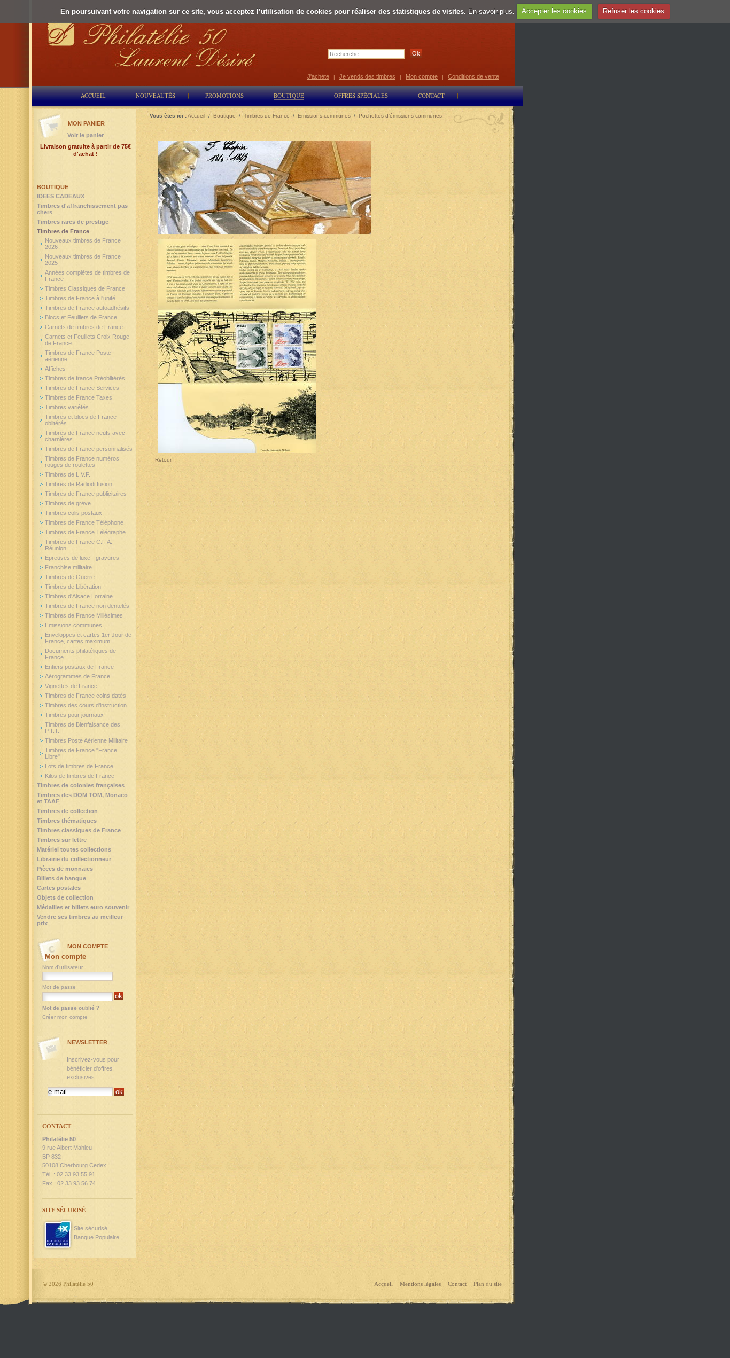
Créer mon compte (65, 1017)
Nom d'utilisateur (62, 967)
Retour (163, 460)
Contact (457, 1284)
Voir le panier (85, 135)
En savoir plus (490, 11)
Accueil (383, 1284)
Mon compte (422, 76)
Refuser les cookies (633, 11)
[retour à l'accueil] (151, 44)
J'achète (318, 76)
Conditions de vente (473, 76)
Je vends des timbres (367, 76)
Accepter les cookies (554, 11)
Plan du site (487, 1284)
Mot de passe (59, 987)
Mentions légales (420, 1284)
